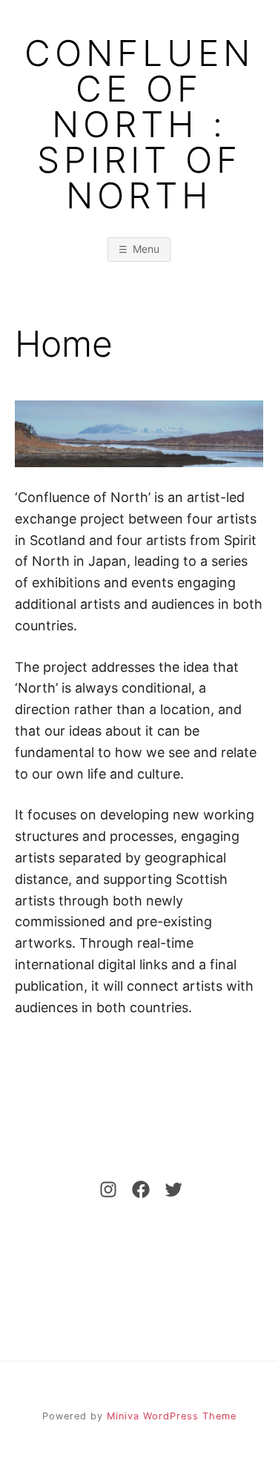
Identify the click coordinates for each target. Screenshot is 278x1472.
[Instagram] (103, 1189)
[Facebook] (136, 1189)
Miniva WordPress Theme (171, 1416)
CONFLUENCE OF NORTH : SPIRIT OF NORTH (139, 125)
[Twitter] (169, 1189)
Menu (146, 248)
